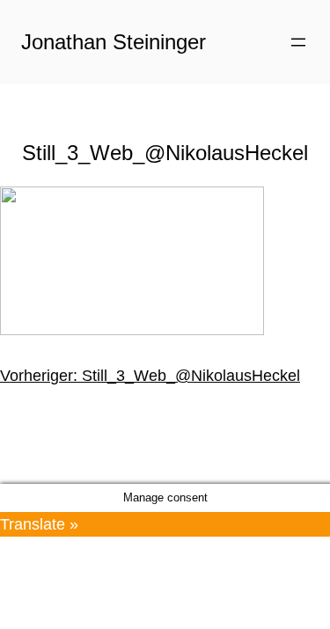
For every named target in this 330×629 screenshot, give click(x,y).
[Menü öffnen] (298, 42)
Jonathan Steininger (113, 42)
